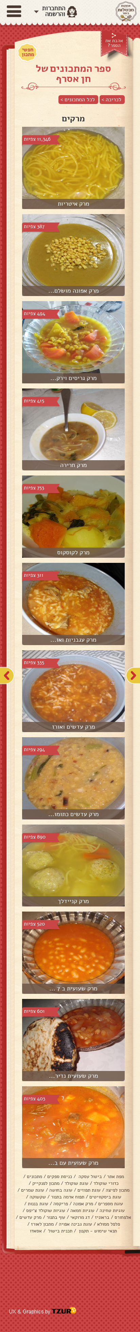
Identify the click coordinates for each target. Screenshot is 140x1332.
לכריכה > (111, 99)
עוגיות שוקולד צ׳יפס (45, 1210)
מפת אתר (115, 1176)
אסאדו (36, 1231)
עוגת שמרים (32, 1190)
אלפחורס (123, 1217)
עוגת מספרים (110, 1203)
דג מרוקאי (80, 1217)
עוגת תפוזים (89, 1190)
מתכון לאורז (42, 1224)
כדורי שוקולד (106, 1183)
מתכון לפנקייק (45, 1183)
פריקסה (60, 1203)
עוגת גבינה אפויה (75, 1224)
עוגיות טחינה (112, 1210)
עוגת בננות (38, 1203)
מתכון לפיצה (117, 1190)
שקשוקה (38, 1197)
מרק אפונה (83, 1203)
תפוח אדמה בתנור (67, 1197)
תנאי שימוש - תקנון (97, 1231)
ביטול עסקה (89, 1176)
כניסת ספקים (59, 1176)
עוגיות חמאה (82, 1210)
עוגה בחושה (60, 1190)
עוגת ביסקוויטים (105, 1197)
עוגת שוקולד (76, 1183)
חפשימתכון (28, 52)
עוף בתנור (56, 1217)
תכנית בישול (59, 1231)
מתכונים (34, 1176)
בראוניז (102, 1217)
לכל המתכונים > (77, 99)
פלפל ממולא (108, 1224)
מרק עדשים (30, 1217)
